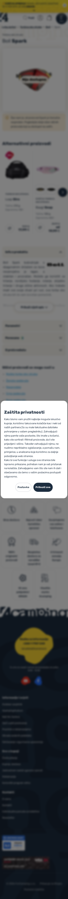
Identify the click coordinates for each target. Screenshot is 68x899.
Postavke (23, 487)
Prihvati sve (43, 487)
